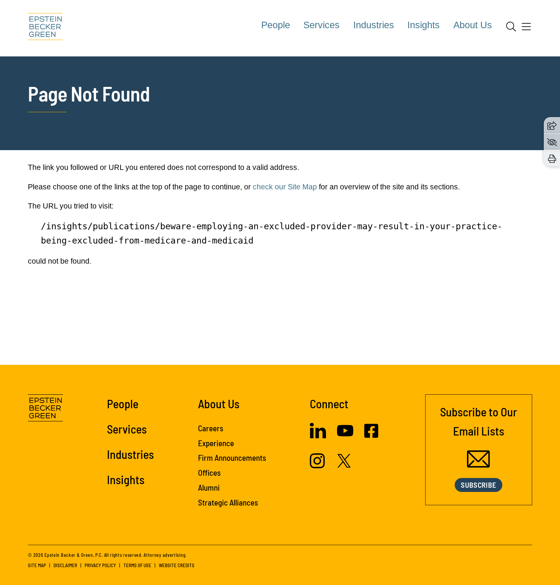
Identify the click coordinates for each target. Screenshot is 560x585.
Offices (209, 472)
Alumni (209, 487)
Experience (216, 443)
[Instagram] (318, 465)
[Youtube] (345, 436)
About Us (472, 25)
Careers (210, 428)
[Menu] (526, 28)
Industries (373, 25)
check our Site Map (285, 187)
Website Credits (176, 565)
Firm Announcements (232, 457)
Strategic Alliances (228, 502)
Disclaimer (65, 565)
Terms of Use (137, 565)
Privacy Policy (100, 565)
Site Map (37, 565)
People (275, 25)
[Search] (511, 26)
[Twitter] (344, 465)
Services (321, 25)
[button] (551, 125)
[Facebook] (371, 435)
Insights (423, 25)
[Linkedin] (318, 436)
